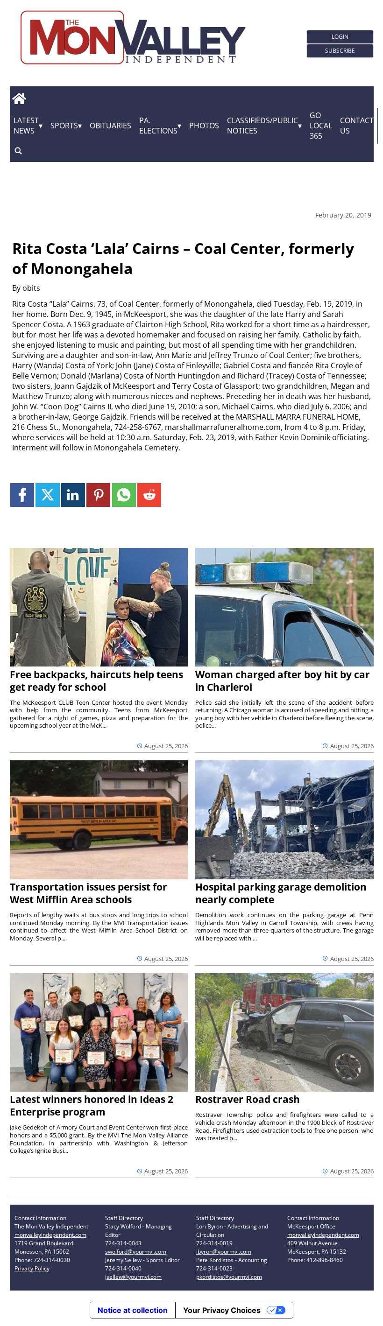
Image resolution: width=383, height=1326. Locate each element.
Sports (64, 125)
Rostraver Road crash (247, 1099)
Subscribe (340, 51)
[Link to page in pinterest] (98, 495)
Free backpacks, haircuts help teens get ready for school (96, 681)
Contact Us (357, 125)
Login (340, 37)
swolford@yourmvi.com (135, 1252)
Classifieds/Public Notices (262, 125)
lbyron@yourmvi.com (223, 1252)
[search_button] (18, 151)
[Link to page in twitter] (47, 495)
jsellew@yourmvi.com (133, 1277)
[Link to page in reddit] (149, 495)
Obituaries (110, 125)
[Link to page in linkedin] (73, 495)
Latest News (26, 125)
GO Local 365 (321, 125)
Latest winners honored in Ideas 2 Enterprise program (91, 1105)
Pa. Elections (158, 125)
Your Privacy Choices (222, 1310)
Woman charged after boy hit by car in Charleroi (282, 681)
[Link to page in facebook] (22, 495)
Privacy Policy (32, 1268)
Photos (204, 125)
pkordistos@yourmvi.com (229, 1277)
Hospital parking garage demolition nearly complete (281, 893)
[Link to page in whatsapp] (124, 495)
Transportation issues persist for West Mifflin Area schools (88, 893)
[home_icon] (19, 99)
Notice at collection (133, 1310)
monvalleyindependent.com (50, 1235)
